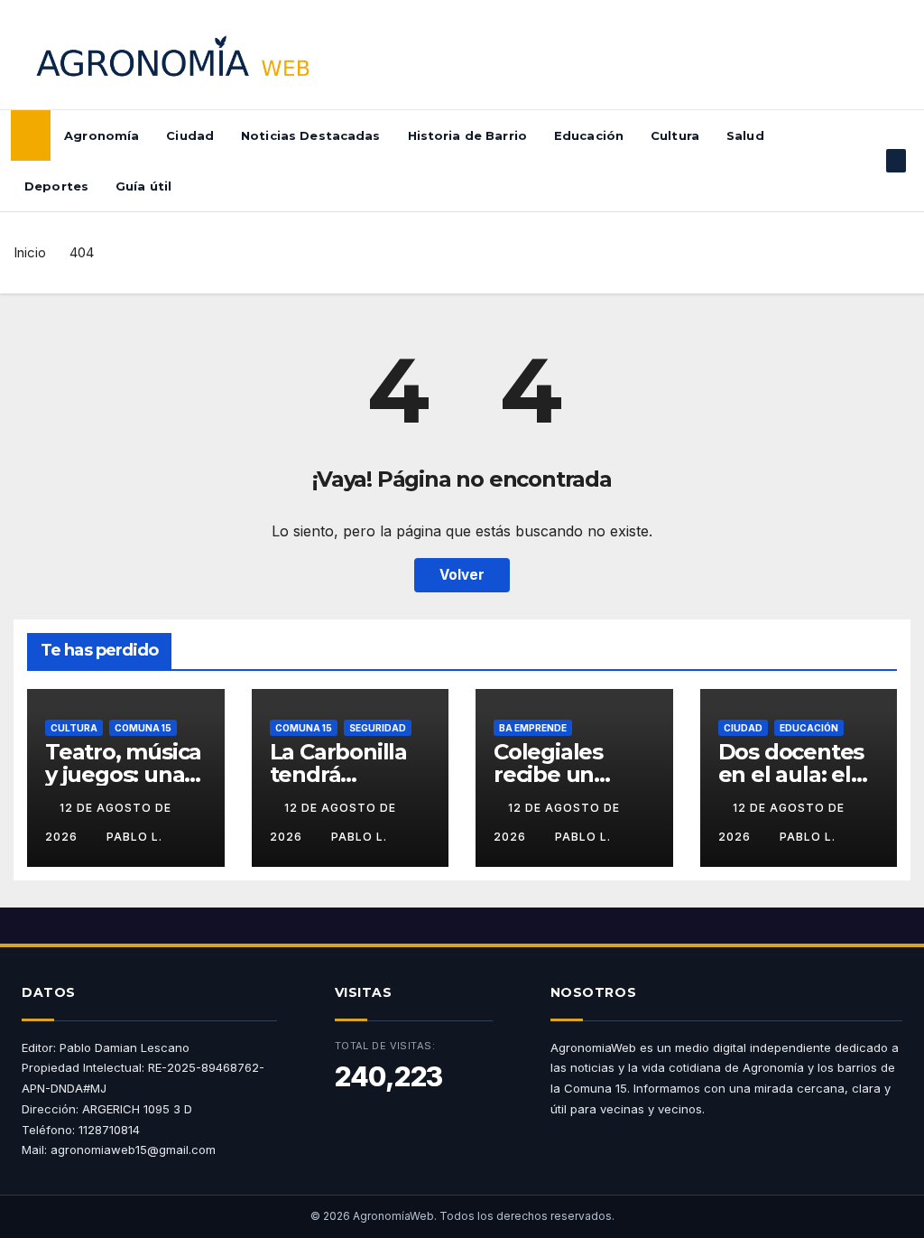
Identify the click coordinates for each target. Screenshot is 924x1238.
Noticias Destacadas (310, 135)
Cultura (675, 135)
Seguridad (377, 727)
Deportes (56, 186)
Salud (745, 135)
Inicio (30, 252)
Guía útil (143, 186)
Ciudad (190, 135)
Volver (462, 574)
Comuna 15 (143, 727)
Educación (589, 135)
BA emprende (533, 727)
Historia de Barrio (467, 135)
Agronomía (101, 135)
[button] (867, 161)
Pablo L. (134, 836)
